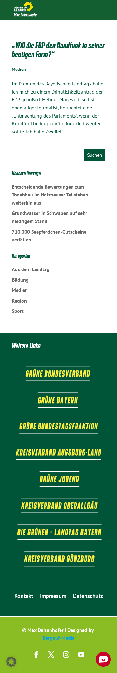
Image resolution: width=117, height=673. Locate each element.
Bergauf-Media (59, 638)
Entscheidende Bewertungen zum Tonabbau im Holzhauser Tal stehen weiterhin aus (50, 195)
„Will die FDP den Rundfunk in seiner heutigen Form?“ (58, 50)
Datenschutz (88, 596)
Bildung (20, 280)
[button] (11, 662)
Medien (19, 69)
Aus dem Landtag (31, 269)
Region (19, 301)
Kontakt (23, 596)
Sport (18, 311)
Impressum (53, 596)
